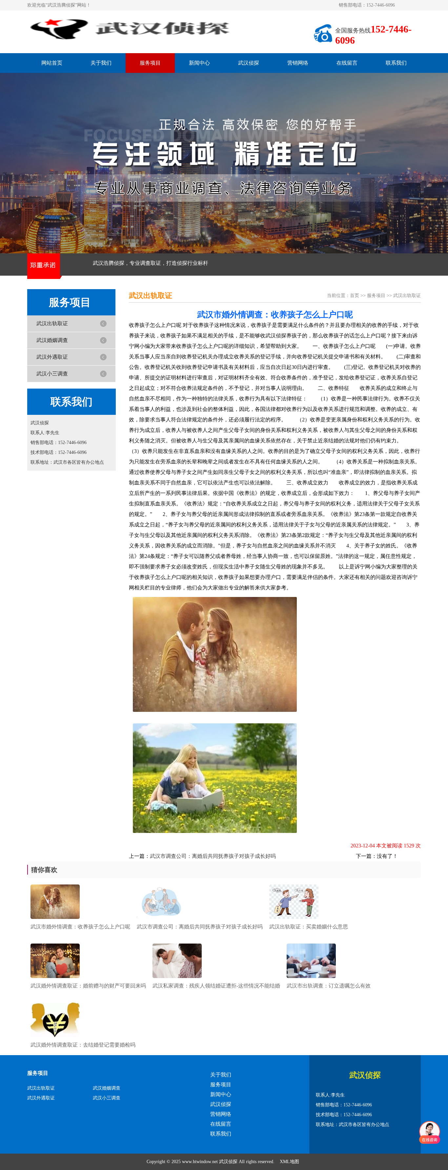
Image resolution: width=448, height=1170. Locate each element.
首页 (354, 295)
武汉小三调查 (52, 373)
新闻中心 (199, 63)
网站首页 (51, 63)
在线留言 (346, 63)
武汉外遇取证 (52, 357)
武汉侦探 (248, 63)
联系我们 (396, 63)
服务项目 (150, 63)
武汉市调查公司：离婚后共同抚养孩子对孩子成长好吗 (213, 856)
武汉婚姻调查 (52, 340)
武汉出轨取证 (52, 323)
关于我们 (101, 63)
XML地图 (289, 1161)
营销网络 (297, 63)
